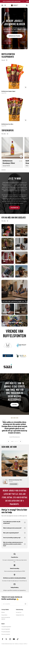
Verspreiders (4, 615)
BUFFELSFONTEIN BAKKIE (5, 618)
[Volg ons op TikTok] (18, 639)
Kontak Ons (18, 612)
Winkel (3, 612)
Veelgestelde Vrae (20, 615)
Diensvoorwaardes (5, 634)
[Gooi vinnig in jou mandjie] (25, 87)
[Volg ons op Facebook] (2, 639)
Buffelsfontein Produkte (14, 36)
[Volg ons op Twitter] (6, 639)
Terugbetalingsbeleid (6, 626)
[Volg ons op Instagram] (10, 639)
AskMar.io (25, 643)
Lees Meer (14, 404)
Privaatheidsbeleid (5, 631)
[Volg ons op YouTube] (14, 639)
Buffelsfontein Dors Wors (7, 124)
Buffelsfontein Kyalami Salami (8, 91)
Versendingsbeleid (5, 629)
